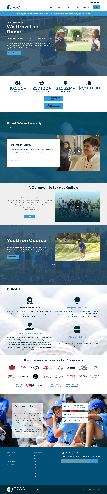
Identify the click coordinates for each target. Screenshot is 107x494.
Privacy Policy (10, 464)
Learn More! (13, 257)
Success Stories (11, 461)
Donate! (96, 7)
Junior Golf (86, 7)
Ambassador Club (68, 7)
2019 (35, 473)
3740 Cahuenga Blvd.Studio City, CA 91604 (79, 407)
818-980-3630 (77, 421)
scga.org (9, 459)
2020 (35, 470)
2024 (35, 459)
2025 (35, 456)
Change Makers (77, 337)
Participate (59, 7)
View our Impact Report (53, 98)
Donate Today (14, 53)
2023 (35, 461)
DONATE (29, 216)
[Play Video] (77, 207)
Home (51, 7)
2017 (35, 479)
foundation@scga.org (79, 414)
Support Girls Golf (77, 307)
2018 (35, 476)
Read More (14, 161)
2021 (35, 467)
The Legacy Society (30, 333)
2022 (35, 464)
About (77, 7)
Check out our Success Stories (53, 106)
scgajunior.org (10, 456)
